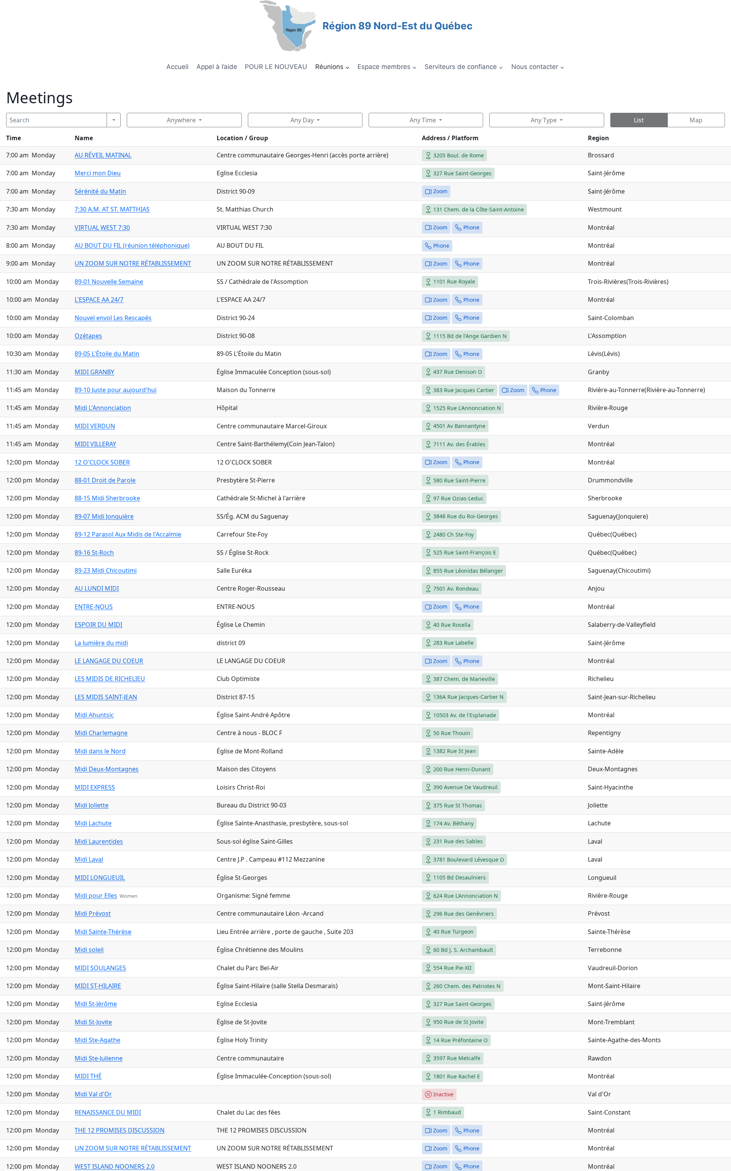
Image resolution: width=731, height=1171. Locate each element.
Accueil (177, 66)
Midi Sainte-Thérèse (103, 932)
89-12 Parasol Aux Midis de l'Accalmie (128, 534)
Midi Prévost (93, 913)
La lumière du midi (101, 643)
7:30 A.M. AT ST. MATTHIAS (112, 209)
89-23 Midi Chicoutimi (106, 570)
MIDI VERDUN (95, 426)
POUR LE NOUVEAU (276, 66)
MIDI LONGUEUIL (100, 877)
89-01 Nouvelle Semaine (109, 281)
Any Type (544, 120)
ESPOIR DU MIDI (98, 624)
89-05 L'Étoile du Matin (107, 353)
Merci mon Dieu (98, 173)
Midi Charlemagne (101, 733)
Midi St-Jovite (93, 1022)
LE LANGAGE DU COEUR (109, 661)
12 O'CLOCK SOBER (102, 462)
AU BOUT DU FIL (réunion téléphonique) (132, 245)
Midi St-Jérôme (96, 1004)
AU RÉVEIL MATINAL (103, 155)
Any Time (423, 120)
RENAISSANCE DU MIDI (108, 1112)
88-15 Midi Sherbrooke (107, 498)
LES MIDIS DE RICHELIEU (110, 678)
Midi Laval (89, 859)
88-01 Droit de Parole (105, 480)
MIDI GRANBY (94, 372)
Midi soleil (89, 949)
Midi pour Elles (96, 895)
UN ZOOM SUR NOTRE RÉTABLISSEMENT (133, 263)
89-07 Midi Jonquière (104, 516)
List (639, 120)
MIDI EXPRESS (95, 787)
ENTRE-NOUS (94, 606)
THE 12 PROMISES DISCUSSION (119, 1130)
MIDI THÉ (88, 1076)
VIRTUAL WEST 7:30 (102, 227)
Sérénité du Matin (100, 191)
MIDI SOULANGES (100, 968)
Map (696, 120)
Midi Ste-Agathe (97, 1040)
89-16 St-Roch (94, 552)
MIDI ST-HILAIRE (98, 986)
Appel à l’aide (216, 66)
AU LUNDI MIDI (97, 588)
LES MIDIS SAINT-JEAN (106, 697)
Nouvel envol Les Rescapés (113, 318)
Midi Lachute (93, 823)
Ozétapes (88, 336)
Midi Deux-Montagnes (107, 769)
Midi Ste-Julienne (99, 1058)
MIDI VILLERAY (95, 444)
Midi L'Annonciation (103, 408)
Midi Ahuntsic (94, 715)
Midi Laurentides (99, 841)
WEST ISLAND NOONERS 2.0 (115, 1166)
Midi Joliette (92, 805)
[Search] (114, 120)
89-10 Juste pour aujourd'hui (115, 390)
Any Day (302, 120)
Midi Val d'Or (93, 1094)
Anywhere (181, 120)
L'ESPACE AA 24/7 (99, 299)
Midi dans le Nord (100, 751)
